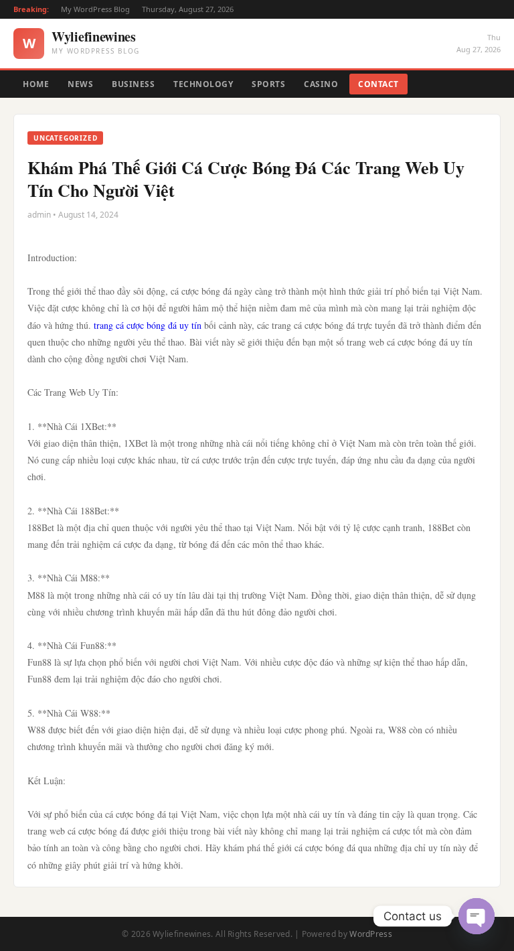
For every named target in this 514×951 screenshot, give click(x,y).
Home (36, 84)
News (80, 84)
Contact (378, 84)
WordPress (370, 934)
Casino (321, 84)
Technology (203, 84)
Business (133, 84)
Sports (268, 84)
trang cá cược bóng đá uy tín (147, 325)
